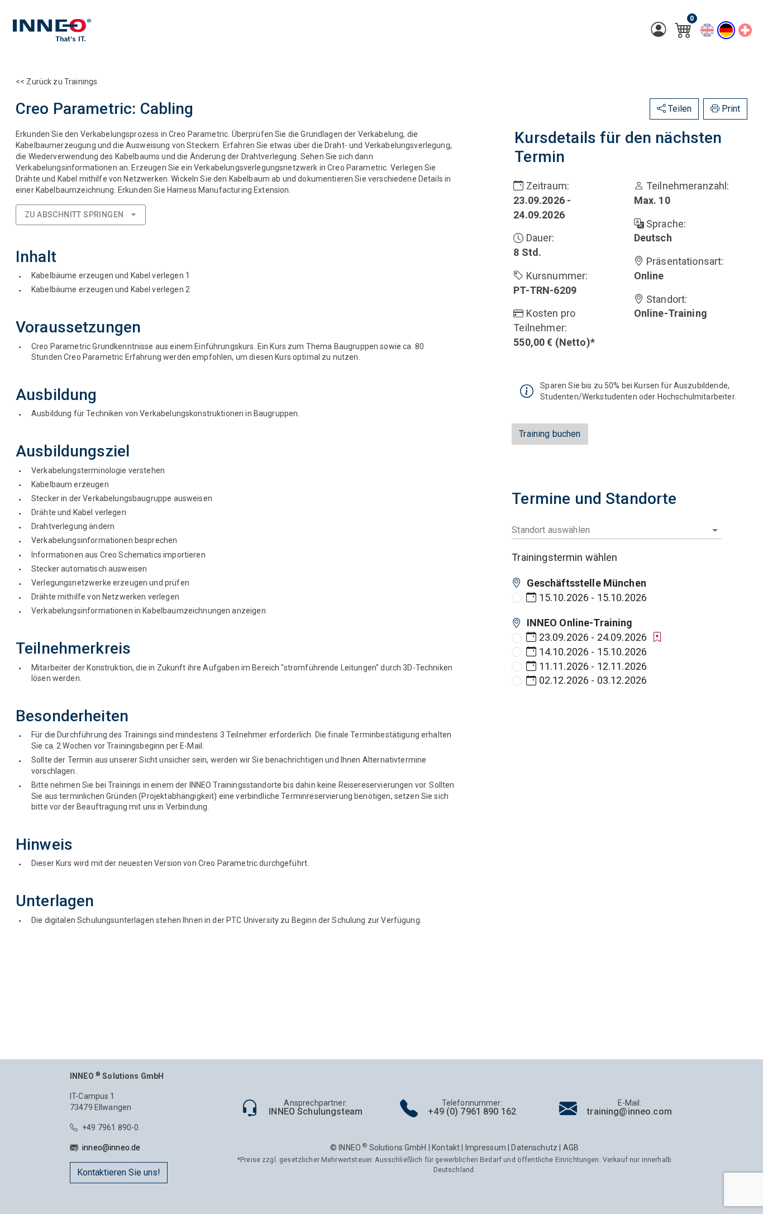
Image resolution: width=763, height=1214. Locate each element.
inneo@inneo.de (111, 1147)
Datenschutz (534, 1147)
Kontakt (446, 1147)
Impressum (485, 1147)
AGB (571, 1147)
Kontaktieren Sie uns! (118, 1172)
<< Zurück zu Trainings (56, 81)
